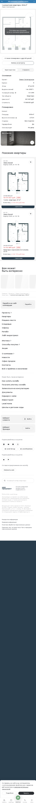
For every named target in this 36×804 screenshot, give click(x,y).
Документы (7, 392)
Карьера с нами (9, 396)
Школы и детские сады (13, 407)
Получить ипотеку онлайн (14, 385)
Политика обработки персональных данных (16, 525)
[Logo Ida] (7, 488)
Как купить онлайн (10, 381)
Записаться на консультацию (15, 388)
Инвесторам (7, 400)
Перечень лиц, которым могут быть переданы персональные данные (17, 528)
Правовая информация (9, 522)
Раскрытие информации (10, 519)
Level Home (7, 404)
